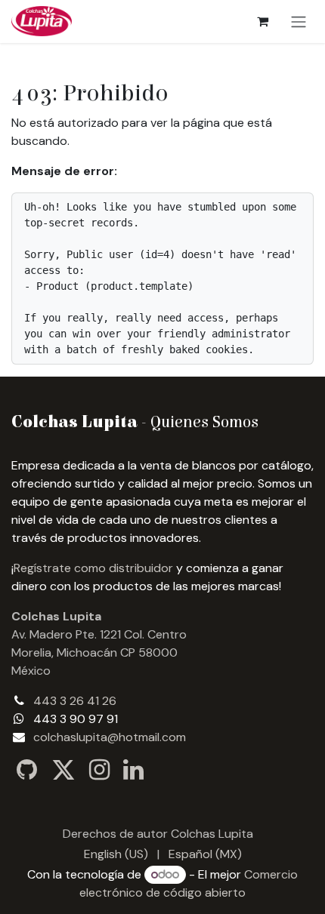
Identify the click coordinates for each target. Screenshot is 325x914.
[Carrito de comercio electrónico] (262, 21)
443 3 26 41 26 (74, 701)
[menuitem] (116, 854)
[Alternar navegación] (298, 21)
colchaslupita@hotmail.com (109, 737)
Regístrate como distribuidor (93, 568)
